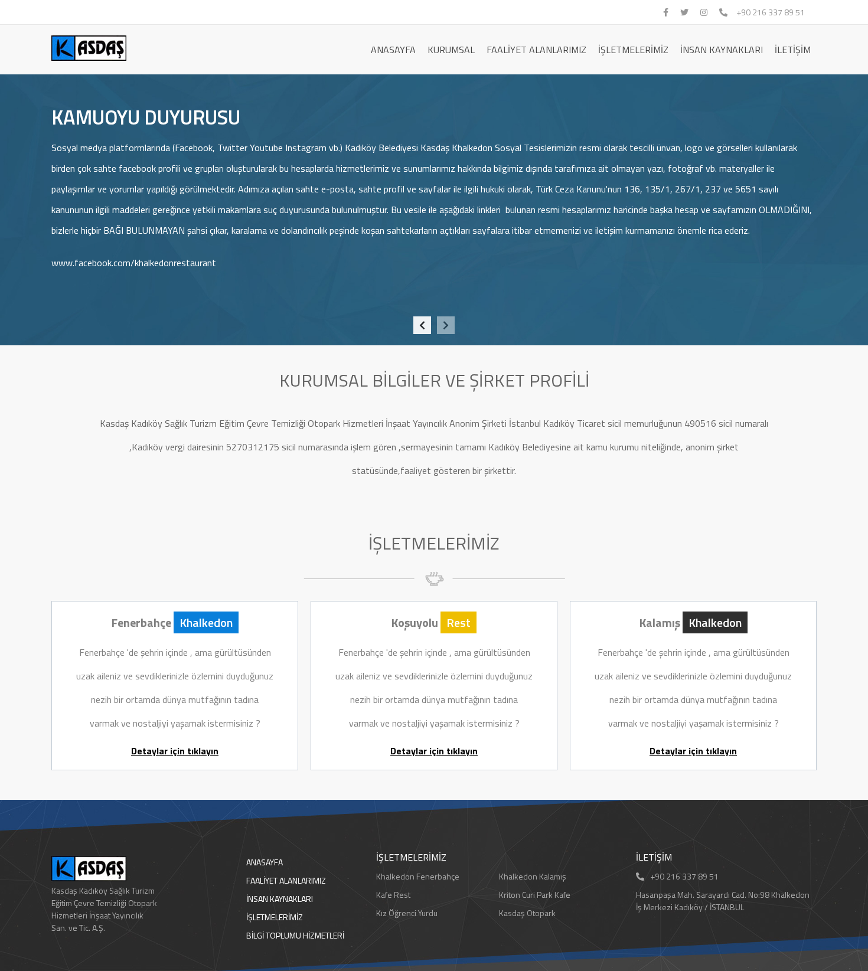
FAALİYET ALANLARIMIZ (536, 49)
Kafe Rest (393, 894)
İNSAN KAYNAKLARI (721, 49)
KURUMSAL (451, 49)
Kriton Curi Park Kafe (534, 894)
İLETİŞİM (793, 49)
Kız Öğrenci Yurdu (407, 913)
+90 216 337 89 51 (770, 12)
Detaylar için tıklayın (174, 751)
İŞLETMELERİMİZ (633, 49)
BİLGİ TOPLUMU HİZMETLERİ (295, 935)
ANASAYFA (393, 49)
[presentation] (422, 325)
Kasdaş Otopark (527, 913)
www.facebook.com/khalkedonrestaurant (133, 263)
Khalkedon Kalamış (532, 876)
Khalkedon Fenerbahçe (417, 876)
